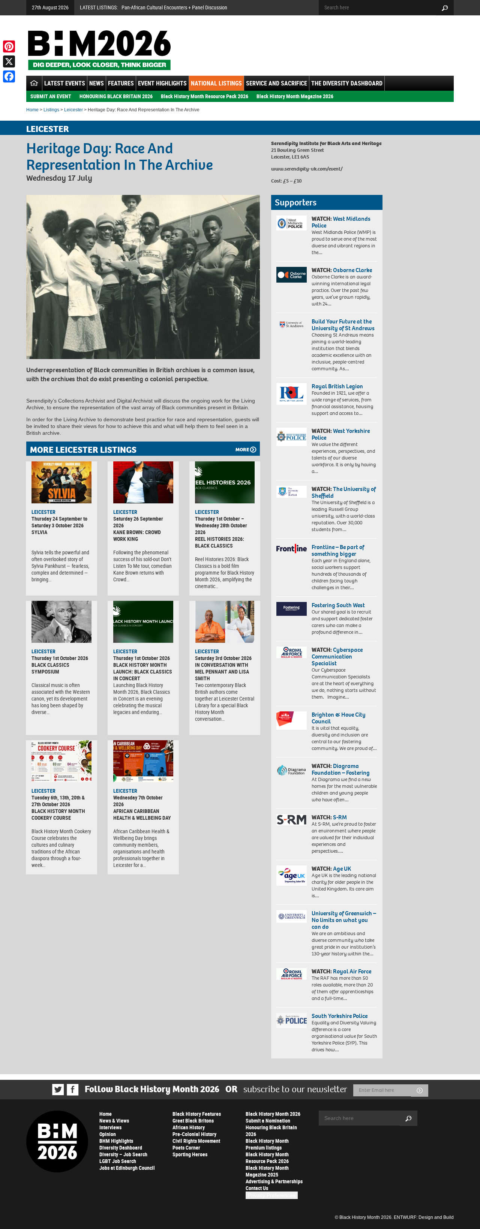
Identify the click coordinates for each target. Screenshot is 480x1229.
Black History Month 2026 (273, 1113)
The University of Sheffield (344, 492)
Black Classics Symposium (50, 668)
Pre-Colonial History (194, 1134)
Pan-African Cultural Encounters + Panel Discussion (174, 7)
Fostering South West (338, 605)
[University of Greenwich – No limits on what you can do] (291, 916)
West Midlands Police (341, 222)
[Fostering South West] (291, 609)
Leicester (73, 109)
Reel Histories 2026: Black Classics (219, 542)
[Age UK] (291, 875)
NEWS (96, 83)
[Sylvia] (62, 482)
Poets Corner (186, 1147)
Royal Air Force (352, 971)
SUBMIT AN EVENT (50, 96)
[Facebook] (9, 76)
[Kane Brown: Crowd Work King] (143, 482)
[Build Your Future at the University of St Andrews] (291, 324)
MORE (242, 449)
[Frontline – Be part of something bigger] (291, 549)
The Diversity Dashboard (346, 83)
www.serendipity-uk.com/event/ (307, 168)
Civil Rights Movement (196, 1140)
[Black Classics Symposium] (62, 622)
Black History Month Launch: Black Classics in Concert (142, 671)
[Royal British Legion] (291, 394)
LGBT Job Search (117, 1161)
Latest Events (64, 83)
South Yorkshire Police (340, 1016)
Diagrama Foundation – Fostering (341, 769)
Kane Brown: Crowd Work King (137, 535)
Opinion (107, 1134)
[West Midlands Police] (291, 223)
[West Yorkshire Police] (291, 437)
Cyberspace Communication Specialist (337, 656)
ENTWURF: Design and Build (424, 1217)
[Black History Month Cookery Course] (62, 761)
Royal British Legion (337, 386)
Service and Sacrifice (276, 83)
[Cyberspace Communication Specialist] (291, 653)
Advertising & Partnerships (274, 1181)
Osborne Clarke (352, 270)
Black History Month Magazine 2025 (267, 1171)
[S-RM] (291, 819)
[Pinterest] (9, 46)
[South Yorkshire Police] (291, 1020)
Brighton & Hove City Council (339, 718)
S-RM (340, 817)
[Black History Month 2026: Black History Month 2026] (99, 50)
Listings (51, 109)
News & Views (114, 1120)
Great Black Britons (193, 1120)
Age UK (342, 869)
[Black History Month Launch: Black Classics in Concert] (143, 622)
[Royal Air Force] (291, 974)
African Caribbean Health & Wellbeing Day (142, 814)
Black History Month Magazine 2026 (294, 96)
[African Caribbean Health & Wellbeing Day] (143, 761)
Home (32, 109)
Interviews (110, 1127)
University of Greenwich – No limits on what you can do (344, 920)
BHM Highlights (116, 1140)
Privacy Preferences (272, 1195)
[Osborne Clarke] (291, 275)
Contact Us (257, 1188)
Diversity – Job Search (123, 1154)
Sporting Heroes (189, 1154)
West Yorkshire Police (341, 434)
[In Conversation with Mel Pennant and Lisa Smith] (225, 622)
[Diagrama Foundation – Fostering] (291, 770)
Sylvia (39, 532)
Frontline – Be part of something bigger (338, 550)
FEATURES (121, 83)
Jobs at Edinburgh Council (127, 1167)
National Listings (216, 83)
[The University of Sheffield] (291, 492)
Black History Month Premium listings (267, 1144)
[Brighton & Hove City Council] (291, 720)
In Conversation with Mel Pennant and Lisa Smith (222, 671)
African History (188, 1127)
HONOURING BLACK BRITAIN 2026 (116, 96)
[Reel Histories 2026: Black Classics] (225, 482)
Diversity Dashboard (120, 1147)
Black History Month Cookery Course (58, 814)
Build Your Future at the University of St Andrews (343, 324)
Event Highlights (162, 83)
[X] (9, 61)
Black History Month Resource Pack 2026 (204, 96)
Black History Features (196, 1113)
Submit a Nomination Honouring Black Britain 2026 (271, 1127)
